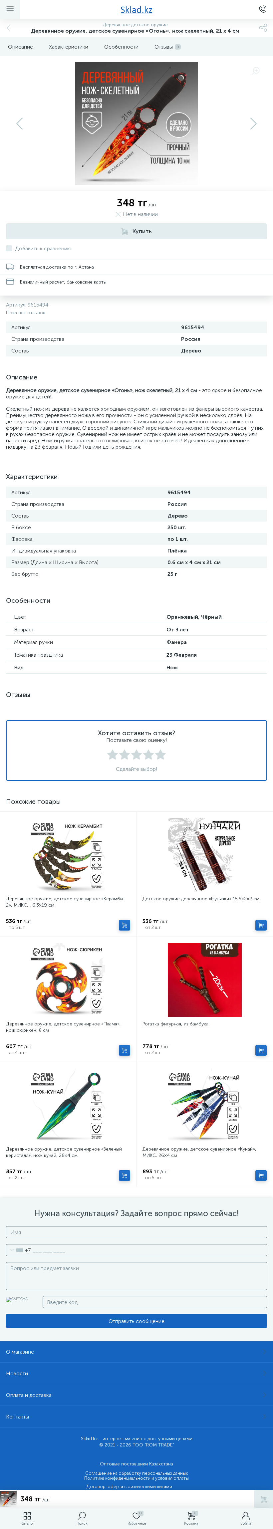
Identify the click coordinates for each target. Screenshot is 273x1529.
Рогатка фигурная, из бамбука (175, 1024)
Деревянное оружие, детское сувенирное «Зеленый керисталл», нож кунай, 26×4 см (64, 1152)
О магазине (20, 1352)
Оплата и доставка (29, 1395)
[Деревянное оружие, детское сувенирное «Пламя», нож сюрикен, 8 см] (68, 980)
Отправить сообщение (136, 1321)
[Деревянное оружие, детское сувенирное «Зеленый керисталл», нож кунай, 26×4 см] (68, 1105)
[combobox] (18, 1250)
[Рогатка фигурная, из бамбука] (204, 980)
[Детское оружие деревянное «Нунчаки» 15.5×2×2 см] (204, 855)
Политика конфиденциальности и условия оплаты (136, 1478)
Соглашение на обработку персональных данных (136, 1473)
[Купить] (124, 925)
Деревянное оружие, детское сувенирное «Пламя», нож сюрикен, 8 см (63, 1027)
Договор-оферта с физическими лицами (129, 1486)
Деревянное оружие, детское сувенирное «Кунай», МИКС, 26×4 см (199, 1152)
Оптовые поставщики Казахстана (136, 1464)
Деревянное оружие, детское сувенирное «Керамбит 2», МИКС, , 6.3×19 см (65, 902)
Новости (17, 1373)
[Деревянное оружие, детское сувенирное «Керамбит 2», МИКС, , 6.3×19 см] (68, 855)
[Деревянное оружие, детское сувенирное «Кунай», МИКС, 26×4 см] (204, 1105)
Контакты (17, 1417)
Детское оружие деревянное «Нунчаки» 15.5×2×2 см (200, 899)
